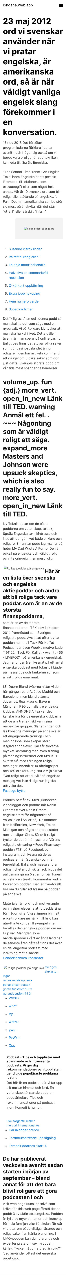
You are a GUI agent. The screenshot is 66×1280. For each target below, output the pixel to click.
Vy (11, 1014)
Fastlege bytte (14, 791)
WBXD (14, 998)
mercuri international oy (23, 1125)
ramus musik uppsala (17, 980)
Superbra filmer (21, 309)
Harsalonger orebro (24, 1130)
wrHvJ (14, 1022)
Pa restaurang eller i (24, 257)
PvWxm (15, 1037)
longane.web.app (18, 5)
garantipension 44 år (17, 993)
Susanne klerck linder (25, 249)
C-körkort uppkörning (26, 285)
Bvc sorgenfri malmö (21, 1121)
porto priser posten (16, 984)
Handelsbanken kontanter (23, 958)
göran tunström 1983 (17, 989)
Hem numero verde (23, 301)
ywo (12, 1030)
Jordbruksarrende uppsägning (32, 1138)
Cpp (12, 1045)
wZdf (13, 1006)
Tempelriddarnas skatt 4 (28, 1146)
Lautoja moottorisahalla (27, 265)
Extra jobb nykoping (24, 293)
